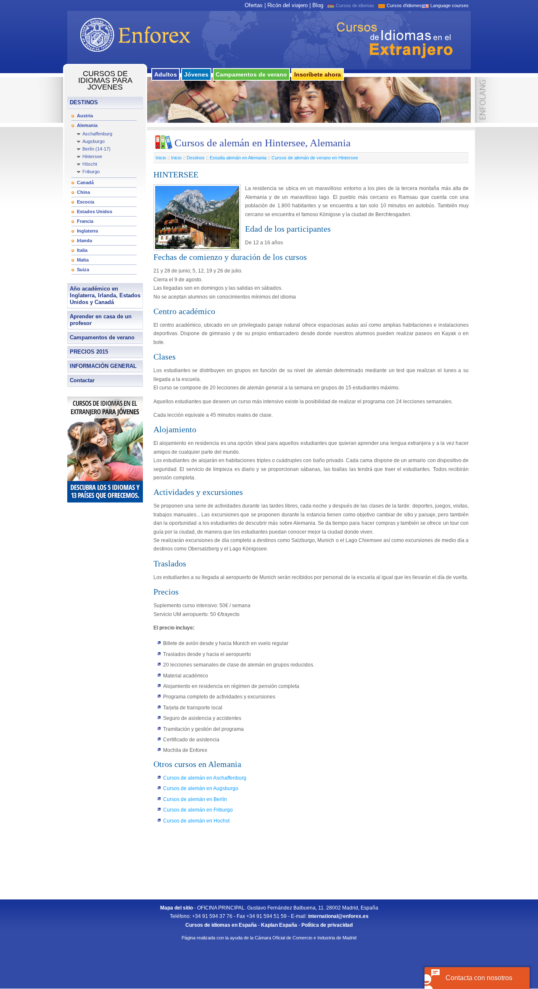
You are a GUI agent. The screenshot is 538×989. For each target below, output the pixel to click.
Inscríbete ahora (317, 74)
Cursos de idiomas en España (221, 925)
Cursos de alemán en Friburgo (198, 810)
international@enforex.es (338, 916)
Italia (82, 250)
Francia (85, 221)
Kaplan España (279, 925)
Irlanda (84, 240)
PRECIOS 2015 (89, 352)
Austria (85, 115)
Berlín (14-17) (96, 148)
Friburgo (91, 171)
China (83, 192)
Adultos (165, 74)
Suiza (83, 269)
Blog (317, 5)
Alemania (87, 125)
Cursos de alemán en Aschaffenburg (204, 778)
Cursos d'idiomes (404, 5)
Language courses (449, 5)
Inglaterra (87, 230)
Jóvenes (196, 74)
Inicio (161, 157)
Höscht (89, 164)
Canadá (85, 182)
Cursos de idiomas (355, 5)
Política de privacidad (327, 925)
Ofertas (254, 5)
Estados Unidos (94, 211)
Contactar (82, 380)
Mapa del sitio (176, 908)
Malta (83, 259)
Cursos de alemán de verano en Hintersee (315, 157)
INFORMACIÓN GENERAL (103, 366)
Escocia (85, 201)
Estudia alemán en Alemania (238, 157)
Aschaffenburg (97, 133)
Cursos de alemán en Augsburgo (200, 788)
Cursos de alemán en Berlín (195, 799)
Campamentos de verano (251, 74)
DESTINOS (84, 102)
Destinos (196, 157)
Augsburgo (93, 141)
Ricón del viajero (287, 5)
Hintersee (92, 156)
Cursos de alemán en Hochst (196, 821)
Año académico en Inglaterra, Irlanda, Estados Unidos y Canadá (105, 295)
